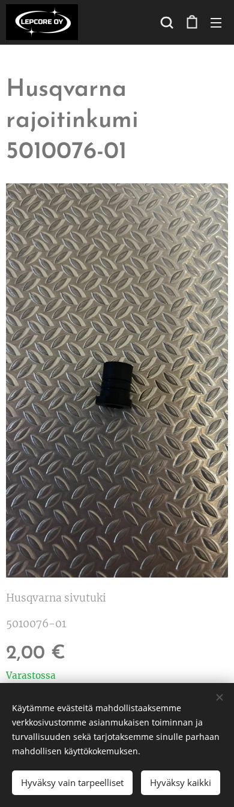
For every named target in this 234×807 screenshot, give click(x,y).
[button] (167, 22)
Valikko (216, 22)
